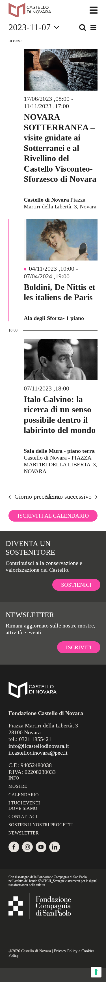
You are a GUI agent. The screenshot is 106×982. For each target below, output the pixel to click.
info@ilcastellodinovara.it (38, 746)
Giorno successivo (68, 496)
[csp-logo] (39, 896)
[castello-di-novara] (29, 6)
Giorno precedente (37, 496)
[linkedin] (54, 847)
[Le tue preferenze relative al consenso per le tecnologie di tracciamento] (96, 972)
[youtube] (41, 847)
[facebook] (13, 847)
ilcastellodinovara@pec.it (38, 753)
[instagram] (27, 847)
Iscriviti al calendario (53, 515)
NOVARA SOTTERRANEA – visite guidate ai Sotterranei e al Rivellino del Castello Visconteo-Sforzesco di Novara (60, 148)
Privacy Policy (65, 951)
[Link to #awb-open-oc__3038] (94, 10)
